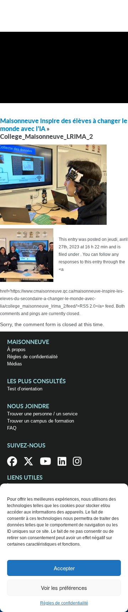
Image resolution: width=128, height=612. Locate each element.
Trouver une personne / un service (42, 413)
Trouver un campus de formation (40, 421)
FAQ (11, 428)
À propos (16, 349)
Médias (14, 363)
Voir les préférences (64, 587)
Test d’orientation (24, 388)
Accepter (64, 568)
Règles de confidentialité (64, 603)
